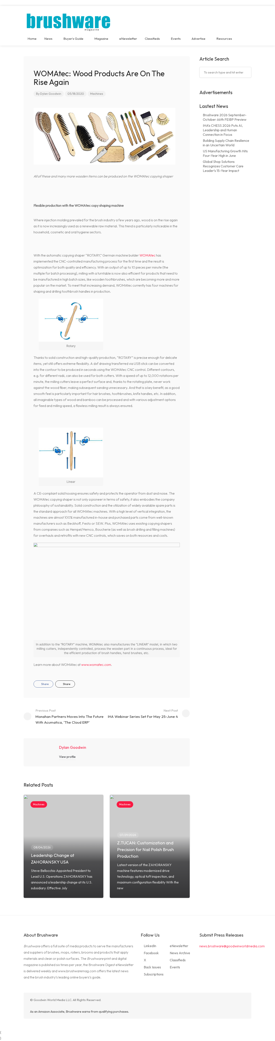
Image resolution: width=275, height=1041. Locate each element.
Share (45, 684)
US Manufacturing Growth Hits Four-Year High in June (225, 153)
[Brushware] (69, 21)
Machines (96, 94)
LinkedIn (150, 946)
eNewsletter (128, 39)
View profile (67, 757)
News (48, 39)
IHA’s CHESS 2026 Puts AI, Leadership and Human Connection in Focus (223, 130)
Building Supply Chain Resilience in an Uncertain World (226, 142)
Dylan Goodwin (50, 94)
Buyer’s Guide (73, 39)
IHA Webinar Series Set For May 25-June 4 (143, 713)
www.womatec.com (96, 664)
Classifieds (152, 39)
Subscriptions (153, 974)
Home (32, 39)
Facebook (151, 953)
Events (176, 39)
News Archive (180, 953)
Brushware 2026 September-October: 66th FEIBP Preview (224, 117)
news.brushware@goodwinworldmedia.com (232, 946)
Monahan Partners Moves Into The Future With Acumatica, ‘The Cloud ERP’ (69, 716)
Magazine (101, 39)
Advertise (198, 39)
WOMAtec (147, 255)
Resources (224, 39)
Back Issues (152, 967)
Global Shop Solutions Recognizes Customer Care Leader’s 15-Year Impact (223, 166)
